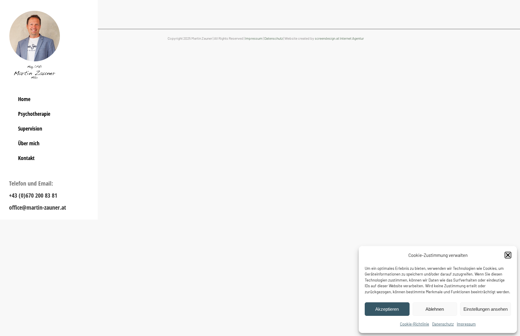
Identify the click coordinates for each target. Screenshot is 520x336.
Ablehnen (435, 309)
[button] (508, 255)
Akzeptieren (387, 309)
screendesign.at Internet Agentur (339, 38)
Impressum (466, 324)
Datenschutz (443, 324)
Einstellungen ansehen (485, 309)
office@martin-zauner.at (37, 207)
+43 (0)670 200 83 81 (33, 195)
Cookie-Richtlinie (414, 324)
